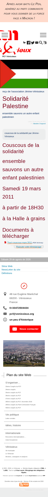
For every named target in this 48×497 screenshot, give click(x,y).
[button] (25, 43)
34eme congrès (10, 389)
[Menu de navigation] (5, 35)
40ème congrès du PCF (13, 407)
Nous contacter (29, 329)
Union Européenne (11, 440)
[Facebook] (29, 43)
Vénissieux (11, 446)
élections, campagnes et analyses (16, 456)
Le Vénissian (9, 453)
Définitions (7, 273)
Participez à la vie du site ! (34, 490)
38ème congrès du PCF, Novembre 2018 (18, 401)
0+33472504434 (19, 308)
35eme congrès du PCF (13, 392)
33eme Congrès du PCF (13, 386)
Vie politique (12, 414)
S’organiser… (12, 382)
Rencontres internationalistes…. (15, 437)
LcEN (5, 470)
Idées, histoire (13, 425)
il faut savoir (20, 470)
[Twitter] (33, 43)
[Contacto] (37, 43)
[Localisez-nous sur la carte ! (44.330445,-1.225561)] (24, 286)
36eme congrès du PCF (13, 395)
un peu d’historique (21, 319)
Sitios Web (7, 266)
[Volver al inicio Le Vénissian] (9, 49)
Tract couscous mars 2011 (19, 243)
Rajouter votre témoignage (28, 247)
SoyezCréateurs (33, 475)
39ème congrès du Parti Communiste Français (20, 404)
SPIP (44, 475)
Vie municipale (10, 450)
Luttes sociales (10, 418)
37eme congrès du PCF (13, 398)
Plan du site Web (19, 375)
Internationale (12, 433)
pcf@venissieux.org (21, 313)
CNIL (42, 468)
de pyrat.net (19, 475)
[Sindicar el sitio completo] (24, 484)
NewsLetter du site (11, 269)
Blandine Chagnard (39, 123)
